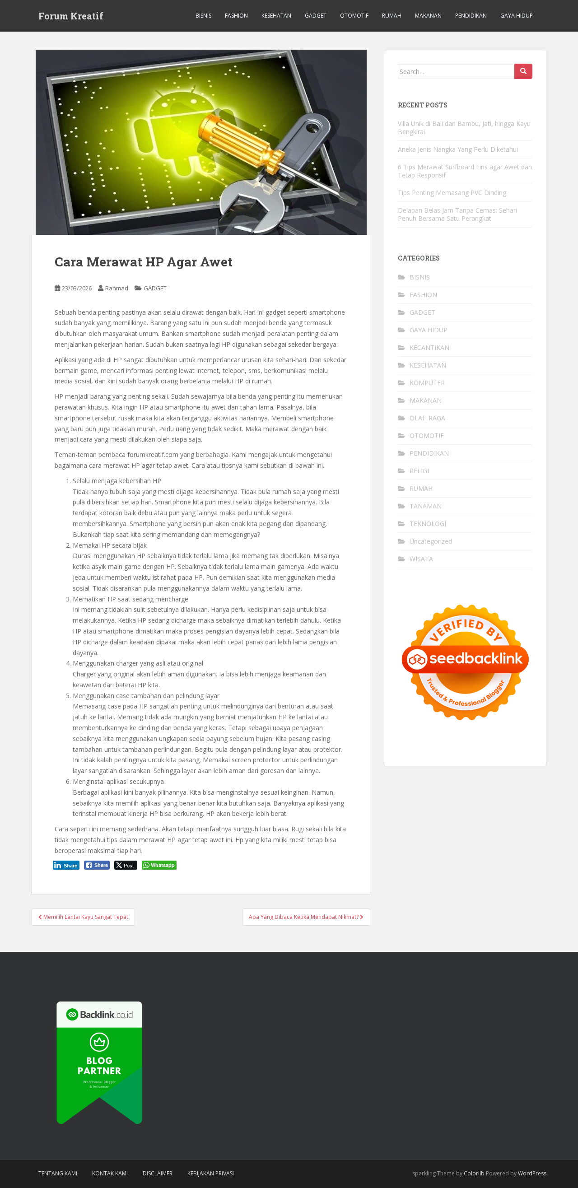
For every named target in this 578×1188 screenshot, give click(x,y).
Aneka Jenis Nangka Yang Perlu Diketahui (458, 149)
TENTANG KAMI (57, 1173)
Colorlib (474, 1173)
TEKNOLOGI (428, 523)
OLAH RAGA (427, 418)
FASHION (236, 15)
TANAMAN (426, 506)
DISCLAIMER (157, 1173)
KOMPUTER (427, 382)
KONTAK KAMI (110, 1173)
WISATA (421, 558)
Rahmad (116, 288)
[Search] (523, 71)
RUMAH (391, 15)
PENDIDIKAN (471, 15)
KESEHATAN (276, 15)
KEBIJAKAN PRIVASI (210, 1173)
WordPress (532, 1173)
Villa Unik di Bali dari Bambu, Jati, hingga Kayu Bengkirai (464, 127)
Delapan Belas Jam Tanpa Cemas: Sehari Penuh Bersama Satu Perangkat (457, 214)
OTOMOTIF (354, 15)
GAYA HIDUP (516, 15)
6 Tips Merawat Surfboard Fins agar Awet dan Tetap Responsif (465, 171)
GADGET (315, 15)
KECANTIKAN (429, 347)
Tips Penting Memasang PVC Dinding (452, 192)
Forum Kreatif (70, 16)
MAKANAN (428, 15)
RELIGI (419, 470)
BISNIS (203, 15)
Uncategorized (431, 541)
